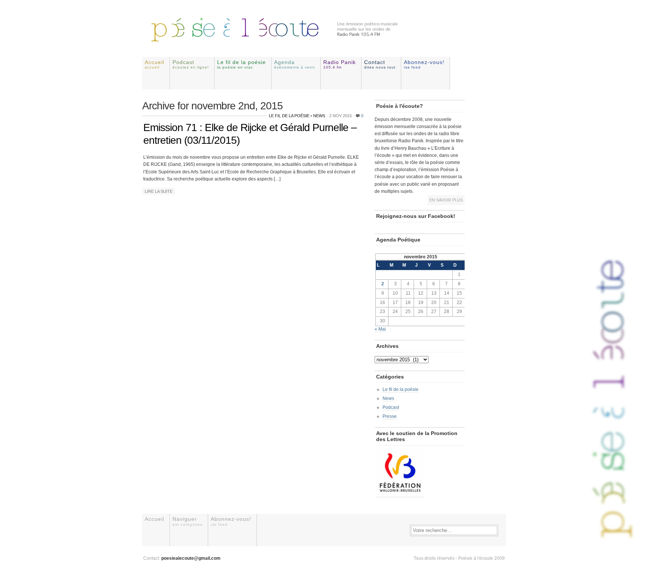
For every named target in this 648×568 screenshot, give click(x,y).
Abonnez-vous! (424, 64)
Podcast (190, 64)
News (319, 115)
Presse (389, 416)
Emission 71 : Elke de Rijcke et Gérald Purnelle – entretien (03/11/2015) (250, 134)
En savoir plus (446, 200)
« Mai (380, 329)
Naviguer (187, 521)
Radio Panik (339, 64)
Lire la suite (158, 191)
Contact (380, 64)
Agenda (294, 64)
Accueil (154, 64)
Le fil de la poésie (241, 64)
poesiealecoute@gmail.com (190, 558)
